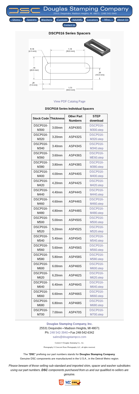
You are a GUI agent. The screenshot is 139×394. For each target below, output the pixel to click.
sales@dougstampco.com (69, 336)
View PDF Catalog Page (69, 101)
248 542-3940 (59, 332)
